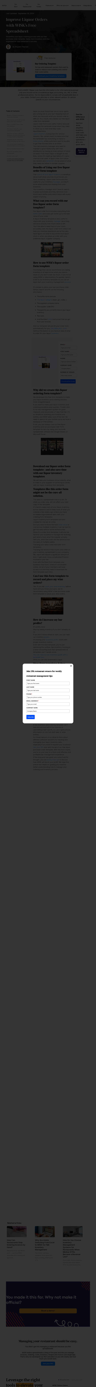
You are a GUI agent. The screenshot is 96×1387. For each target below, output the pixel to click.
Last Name (30, 687)
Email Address (32, 701)
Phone (29, 694)
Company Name (32, 708)
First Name (30, 680)
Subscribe (30, 717)
